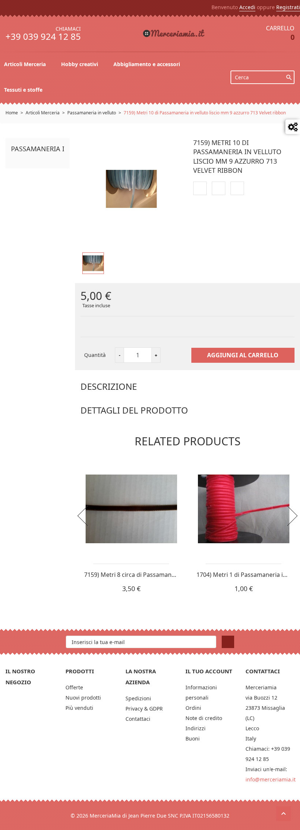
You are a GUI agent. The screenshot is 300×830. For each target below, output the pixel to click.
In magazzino (97, 423)
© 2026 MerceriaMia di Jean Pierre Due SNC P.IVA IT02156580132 (150, 815)
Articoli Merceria (25, 64)
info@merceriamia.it (270, 779)
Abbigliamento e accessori (147, 64)
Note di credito (203, 718)
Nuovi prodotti (83, 697)
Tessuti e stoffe (24, 89)
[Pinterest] (237, 188)
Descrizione (108, 386)
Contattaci (137, 718)
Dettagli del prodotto (134, 410)
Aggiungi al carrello (242, 355)
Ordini (193, 707)
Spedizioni (138, 698)
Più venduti (79, 707)
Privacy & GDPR (144, 708)
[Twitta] (218, 188)
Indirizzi (195, 728)
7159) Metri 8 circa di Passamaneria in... (138, 575)
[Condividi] (200, 188)
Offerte (74, 687)
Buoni (192, 738)
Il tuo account (208, 671)
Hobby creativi (80, 64)
